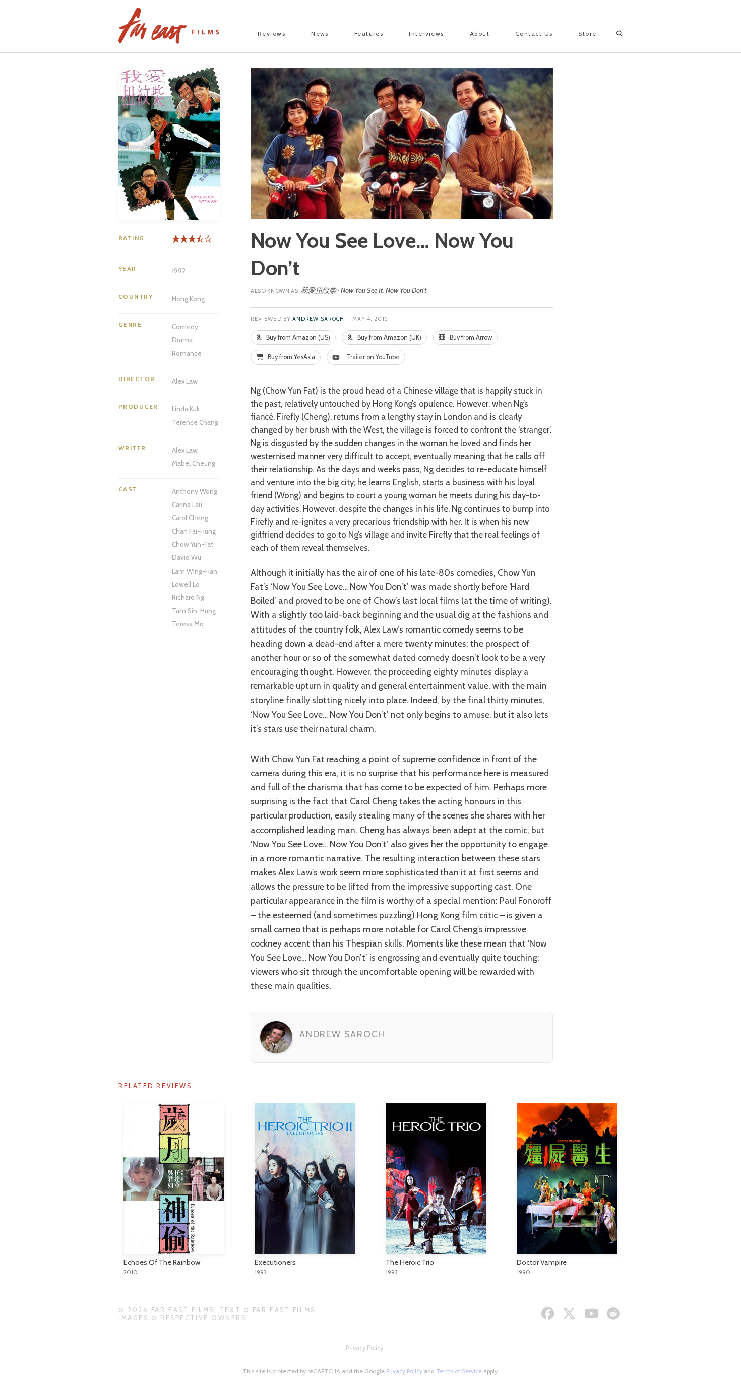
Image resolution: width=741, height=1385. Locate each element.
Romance (187, 353)
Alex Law (185, 381)
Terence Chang (195, 422)
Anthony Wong (194, 491)
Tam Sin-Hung (194, 611)
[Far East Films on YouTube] (592, 1313)
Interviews (426, 33)
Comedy (185, 327)
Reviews (271, 33)
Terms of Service (459, 1371)
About (479, 33)
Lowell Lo (186, 584)
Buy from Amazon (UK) (388, 337)
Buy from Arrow (470, 337)
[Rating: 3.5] (186, 242)
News (320, 33)
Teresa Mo (188, 624)
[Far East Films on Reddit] (615, 1313)
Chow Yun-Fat (192, 544)
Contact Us (533, 33)
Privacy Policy (364, 1348)
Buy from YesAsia (290, 357)
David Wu (186, 557)
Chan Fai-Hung (194, 531)
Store (587, 33)
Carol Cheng (190, 518)
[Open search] (611, 34)
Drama (182, 340)
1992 (179, 271)
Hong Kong (188, 299)
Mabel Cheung (193, 463)
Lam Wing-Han (194, 571)
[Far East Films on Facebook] (549, 1313)
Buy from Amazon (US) (297, 337)
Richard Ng (188, 597)
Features (369, 33)
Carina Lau (187, 504)
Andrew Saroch (318, 319)
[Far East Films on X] (570, 1313)
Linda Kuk (186, 409)
